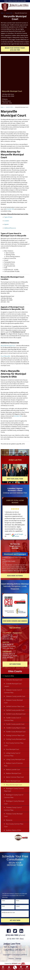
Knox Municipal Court (12, 749)
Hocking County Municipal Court (16, 739)
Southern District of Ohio (13, 830)
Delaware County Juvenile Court (15, 696)
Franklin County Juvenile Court (15, 724)
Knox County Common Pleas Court (13, 744)
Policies (11, 958)
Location (6, 221)
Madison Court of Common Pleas (13, 764)
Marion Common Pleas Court (15, 777)
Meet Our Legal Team (15, 479)
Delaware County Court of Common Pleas (13, 691)
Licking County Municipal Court (15, 759)
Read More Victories (15, 576)
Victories (21, 968)
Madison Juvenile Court (13, 769)
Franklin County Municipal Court (15, 731)
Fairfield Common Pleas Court (15, 706)
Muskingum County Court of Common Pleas (13, 796)
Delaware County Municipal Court (13, 701)
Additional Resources (10, 228)
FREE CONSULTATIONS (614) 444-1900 (15, 1)
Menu (3, 968)
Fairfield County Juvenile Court (15, 710)
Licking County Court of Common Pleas (12, 754)
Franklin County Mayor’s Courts (15, 728)
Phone (17, 900)
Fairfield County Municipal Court (15, 714)
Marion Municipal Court (13, 781)
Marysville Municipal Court (8, 345)
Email (3, 906)
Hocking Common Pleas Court (15, 735)
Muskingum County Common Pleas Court (14, 789)
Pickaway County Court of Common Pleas (13, 808)
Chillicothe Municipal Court (14, 680)
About (9, 968)
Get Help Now (15, 920)
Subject (18, 906)
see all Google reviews (18, 535)
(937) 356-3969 (8, 648)
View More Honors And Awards (15, 621)
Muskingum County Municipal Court (14, 802)
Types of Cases (8, 217)
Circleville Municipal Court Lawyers (13, 685)
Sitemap (18, 958)
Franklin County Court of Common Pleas (12, 719)
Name (3, 900)
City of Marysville (5, 356)
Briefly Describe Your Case (8, 912)
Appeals (6, 224)
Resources (9, 820)
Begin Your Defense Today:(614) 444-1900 (15, 49)
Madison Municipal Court (13, 773)
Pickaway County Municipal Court (13, 815)
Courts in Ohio (9, 676)
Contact (27, 968)
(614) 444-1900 (10, 209)
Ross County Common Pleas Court (13, 825)
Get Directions (6, 101)
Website (5, 99)
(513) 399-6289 (8, 658)
